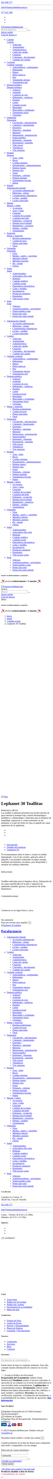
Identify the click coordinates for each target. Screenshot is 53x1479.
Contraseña (6, 1455)
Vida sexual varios (20, 298)
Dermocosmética (14, 87)
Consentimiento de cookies (13, 1474)
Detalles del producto (16, 847)
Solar (9, 304)
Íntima (15, 183)
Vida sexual (17, 145)
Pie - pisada (17, 263)
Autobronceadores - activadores (26, 309)
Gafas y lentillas (19, 288)
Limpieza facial (19, 105)
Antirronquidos (19, 273)
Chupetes (16, 213)
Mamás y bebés (14, 205)
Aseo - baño (17, 158)
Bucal (15, 160)
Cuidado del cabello (21, 60)
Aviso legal (12, 1299)
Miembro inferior (20, 258)
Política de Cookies (15, 1304)
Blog (9, 1346)
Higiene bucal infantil (22, 223)
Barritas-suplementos (21, 238)
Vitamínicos (17, 148)
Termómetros (18, 231)
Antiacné (16, 90)
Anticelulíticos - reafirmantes (25, 67)
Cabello (10, 42)
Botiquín (16, 278)
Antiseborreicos (19, 49)
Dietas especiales (20, 243)
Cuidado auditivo (20, 281)
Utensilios (16, 115)
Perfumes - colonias (21, 175)
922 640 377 (6, 2)
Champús (16, 55)
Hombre (16, 100)
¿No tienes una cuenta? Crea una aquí (18, 1469)
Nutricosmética (19, 138)
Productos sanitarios (21, 293)
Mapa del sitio (13, 1309)
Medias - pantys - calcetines (24, 256)
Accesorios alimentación (23, 190)
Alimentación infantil (16, 188)
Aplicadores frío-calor (22, 276)
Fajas (14, 253)
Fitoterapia (11, 120)
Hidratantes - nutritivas (22, 97)
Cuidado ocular (19, 283)
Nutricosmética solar (21, 311)
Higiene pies (18, 170)
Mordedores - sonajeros (22, 226)
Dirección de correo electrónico (15, 1450)
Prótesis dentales (19, 178)
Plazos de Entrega (15, 1328)
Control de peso (19, 241)
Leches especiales (20, 200)
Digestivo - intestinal (21, 130)
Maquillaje (17, 107)
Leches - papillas (19, 198)
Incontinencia (18, 291)
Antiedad (16, 92)
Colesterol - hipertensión (23, 125)
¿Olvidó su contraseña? (11, 1461)
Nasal (15, 173)
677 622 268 (6, 12)
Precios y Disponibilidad (18, 1325)
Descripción (12, 845)
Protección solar (19, 314)
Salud (9, 271)
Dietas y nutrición (15, 236)
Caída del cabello (20, 52)
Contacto (11, 1349)
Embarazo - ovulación (22, 221)
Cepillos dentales (20, 163)
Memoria (16, 132)
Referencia (6, 810)
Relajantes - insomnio (22, 140)
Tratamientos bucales (21, 180)
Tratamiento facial (20, 112)
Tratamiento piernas (21, 80)
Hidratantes (17, 70)
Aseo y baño (18, 210)
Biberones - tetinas (20, 193)
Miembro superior (20, 261)
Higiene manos (19, 168)
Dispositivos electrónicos (23, 286)
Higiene (10, 155)
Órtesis (15, 266)
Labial (15, 102)
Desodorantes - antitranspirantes (26, 165)
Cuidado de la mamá (21, 215)
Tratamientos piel (20, 82)
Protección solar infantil (22, 316)
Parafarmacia (11, 931)
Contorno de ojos (20, 95)
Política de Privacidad (16, 1302)
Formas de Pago (14, 1320)
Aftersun (16, 306)
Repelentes (17, 296)
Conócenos (12, 1341)
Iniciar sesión (7, 1464)
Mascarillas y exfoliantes (23, 110)
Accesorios (17, 208)
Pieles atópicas (18, 75)
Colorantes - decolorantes (23, 57)
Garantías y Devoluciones (18, 1330)
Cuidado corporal (14, 65)
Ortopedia (11, 251)
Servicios (11, 1344)
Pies (14, 77)
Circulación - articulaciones (24, 122)
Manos (15, 72)
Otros (14, 246)
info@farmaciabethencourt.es (14, 7)
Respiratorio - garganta (22, 143)
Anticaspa (16, 44)
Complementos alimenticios (24, 195)
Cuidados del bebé (20, 218)
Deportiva (16, 127)
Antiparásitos (18, 47)
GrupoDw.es (7, 1433)
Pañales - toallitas (20, 228)
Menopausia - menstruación (24, 135)
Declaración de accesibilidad (19, 1307)
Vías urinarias (18, 150)
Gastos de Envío (14, 1323)
